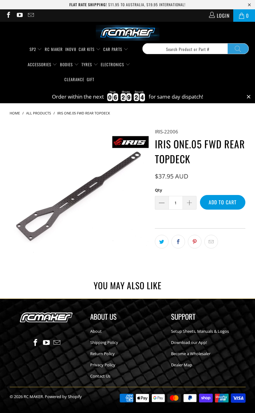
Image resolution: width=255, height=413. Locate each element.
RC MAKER (54, 49)
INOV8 (70, 49)
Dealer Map (181, 365)
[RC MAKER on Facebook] (8, 15)
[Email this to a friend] (211, 241)
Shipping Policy (104, 342)
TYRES (87, 64)
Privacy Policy (102, 365)
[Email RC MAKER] (30, 15)
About (96, 331)
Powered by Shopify (63, 396)
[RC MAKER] (128, 33)
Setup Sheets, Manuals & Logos (200, 331)
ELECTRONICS (113, 64)
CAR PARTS (113, 49)
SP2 (33, 49)
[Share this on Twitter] (162, 241)
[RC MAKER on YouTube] (19, 15)
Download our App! (189, 342)
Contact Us (100, 376)
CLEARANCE (74, 79)
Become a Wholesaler (191, 353)
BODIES (67, 64)
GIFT (90, 79)
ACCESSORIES (40, 64)
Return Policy (102, 353)
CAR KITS (87, 49)
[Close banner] (248, 97)
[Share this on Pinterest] (195, 241)
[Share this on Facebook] (178, 241)
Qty (158, 190)
